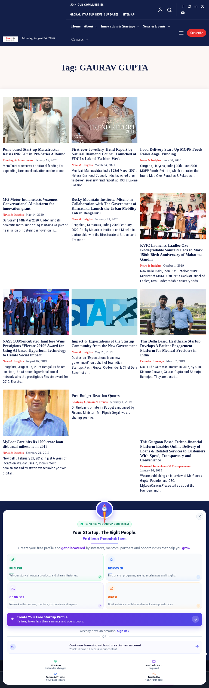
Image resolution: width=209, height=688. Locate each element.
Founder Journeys (152, 361)
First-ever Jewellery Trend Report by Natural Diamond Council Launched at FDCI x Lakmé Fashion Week (104, 154)
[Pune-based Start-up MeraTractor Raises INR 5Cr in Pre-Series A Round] (36, 120)
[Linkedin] (196, 6)
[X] (202, 6)
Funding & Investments (18, 160)
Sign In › (123, 631)
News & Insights (82, 164)
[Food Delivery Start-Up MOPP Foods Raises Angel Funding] (173, 120)
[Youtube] (183, 13)
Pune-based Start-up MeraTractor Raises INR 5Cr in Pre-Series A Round (34, 151)
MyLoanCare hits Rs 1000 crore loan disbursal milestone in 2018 (33, 444)
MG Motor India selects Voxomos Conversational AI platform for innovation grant (30, 204)
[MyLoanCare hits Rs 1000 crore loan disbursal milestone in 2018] (36, 413)
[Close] (199, 516)
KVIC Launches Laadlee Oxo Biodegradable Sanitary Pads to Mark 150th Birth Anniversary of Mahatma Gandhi (171, 252)
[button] (169, 10)
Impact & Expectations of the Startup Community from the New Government (104, 343)
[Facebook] (183, 6)
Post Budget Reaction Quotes (95, 396)
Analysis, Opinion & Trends (89, 401)
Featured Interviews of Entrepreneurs (165, 466)
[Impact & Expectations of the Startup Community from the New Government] (105, 312)
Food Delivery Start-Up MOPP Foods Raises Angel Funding (171, 151)
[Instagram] (189, 6)
